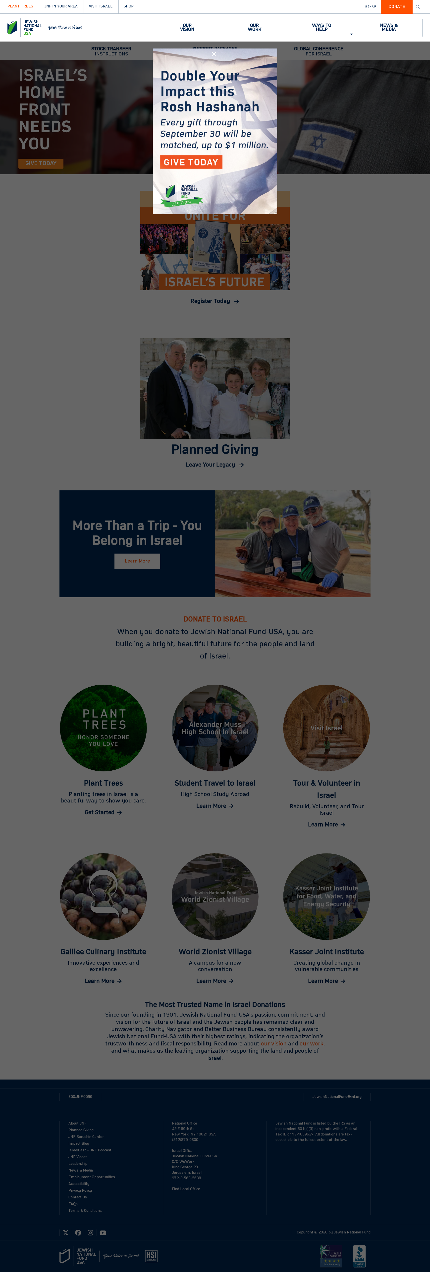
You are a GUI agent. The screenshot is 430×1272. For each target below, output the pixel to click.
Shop (129, 6)
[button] (187, 28)
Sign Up (370, 6)
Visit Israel (100, 6)
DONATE (396, 6)
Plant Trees (20, 6)
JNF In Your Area (61, 6)
